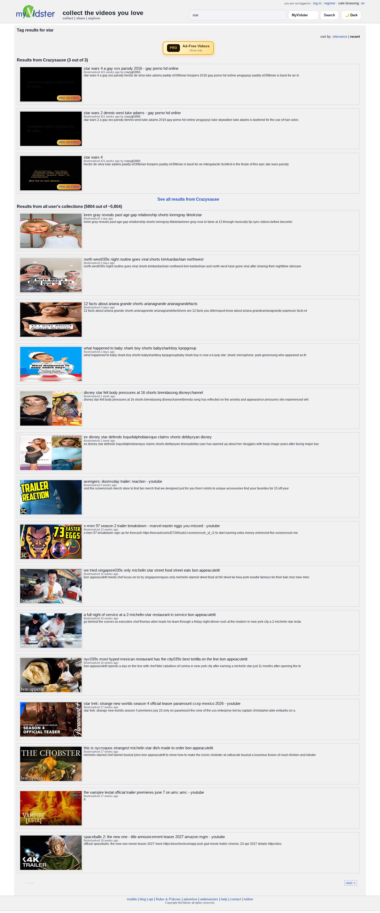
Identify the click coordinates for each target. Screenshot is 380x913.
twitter (248, 899)
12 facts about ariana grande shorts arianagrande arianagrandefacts (140, 303)
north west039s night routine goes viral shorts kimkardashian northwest (143, 259)
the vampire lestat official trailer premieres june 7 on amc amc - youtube (144, 792)
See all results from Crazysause (188, 199)
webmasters (209, 899)
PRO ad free (69, 97)
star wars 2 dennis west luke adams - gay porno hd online (132, 113)
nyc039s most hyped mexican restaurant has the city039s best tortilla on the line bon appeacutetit (165, 659)
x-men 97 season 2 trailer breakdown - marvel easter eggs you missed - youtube (152, 526)
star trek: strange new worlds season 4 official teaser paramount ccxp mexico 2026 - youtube (162, 703)
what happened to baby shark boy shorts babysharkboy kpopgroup (140, 348)
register (329, 3)
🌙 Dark (351, 15)
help (224, 899)
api (151, 899)
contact (235, 899)
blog (143, 899)
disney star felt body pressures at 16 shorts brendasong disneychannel (143, 392)
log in (317, 3)
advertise (190, 899)
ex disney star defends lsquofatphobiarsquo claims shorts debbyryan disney (148, 437)
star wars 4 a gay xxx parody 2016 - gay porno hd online (131, 68)
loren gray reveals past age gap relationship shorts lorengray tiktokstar (143, 215)
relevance (340, 36)
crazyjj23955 (132, 72)
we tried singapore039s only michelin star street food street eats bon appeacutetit (152, 570)
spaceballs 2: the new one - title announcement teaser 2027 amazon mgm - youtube (154, 836)
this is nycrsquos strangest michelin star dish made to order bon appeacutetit (148, 748)
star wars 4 (93, 157)
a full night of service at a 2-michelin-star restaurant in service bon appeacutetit (150, 614)
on (362, 3)
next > (350, 883)
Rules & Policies (168, 899)
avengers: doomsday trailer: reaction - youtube (123, 481)
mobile (132, 899)
